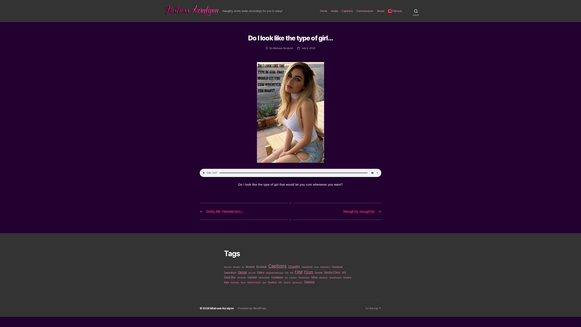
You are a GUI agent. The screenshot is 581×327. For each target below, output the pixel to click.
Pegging (347, 277)
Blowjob (250, 266)
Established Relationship (274, 273)
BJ (243, 267)
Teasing (309, 282)
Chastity (294, 266)
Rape (226, 282)
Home (323, 11)
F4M (298, 272)
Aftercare (227, 267)
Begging (236, 267)
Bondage (261, 266)
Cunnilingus (337, 266)
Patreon (397, 11)
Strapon (287, 282)
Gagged (318, 272)
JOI (286, 277)
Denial (242, 272)
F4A (286, 272)
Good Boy (230, 277)
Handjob (252, 277)
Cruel (316, 267)
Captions (347, 11)
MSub (314, 277)
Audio (334, 11)
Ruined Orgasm (254, 282)
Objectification (335, 277)
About (380, 11)
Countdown (307, 267)
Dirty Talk (251, 273)
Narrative (323, 277)
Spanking (272, 282)
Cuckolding (325, 267)
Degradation (230, 272)
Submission (297, 282)
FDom (308, 272)
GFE (344, 272)
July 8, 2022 (308, 48)
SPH (280, 282)
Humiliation (277, 277)
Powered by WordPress (252, 308)
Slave (264, 282)
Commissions (364, 11)
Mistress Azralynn (283, 48)
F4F (291, 272)
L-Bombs (293, 277)
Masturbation (304, 277)
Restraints (235, 282)
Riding (243, 282)
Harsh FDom (264, 277)
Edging (260, 272)
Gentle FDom (332, 272)
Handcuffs (241, 277)
